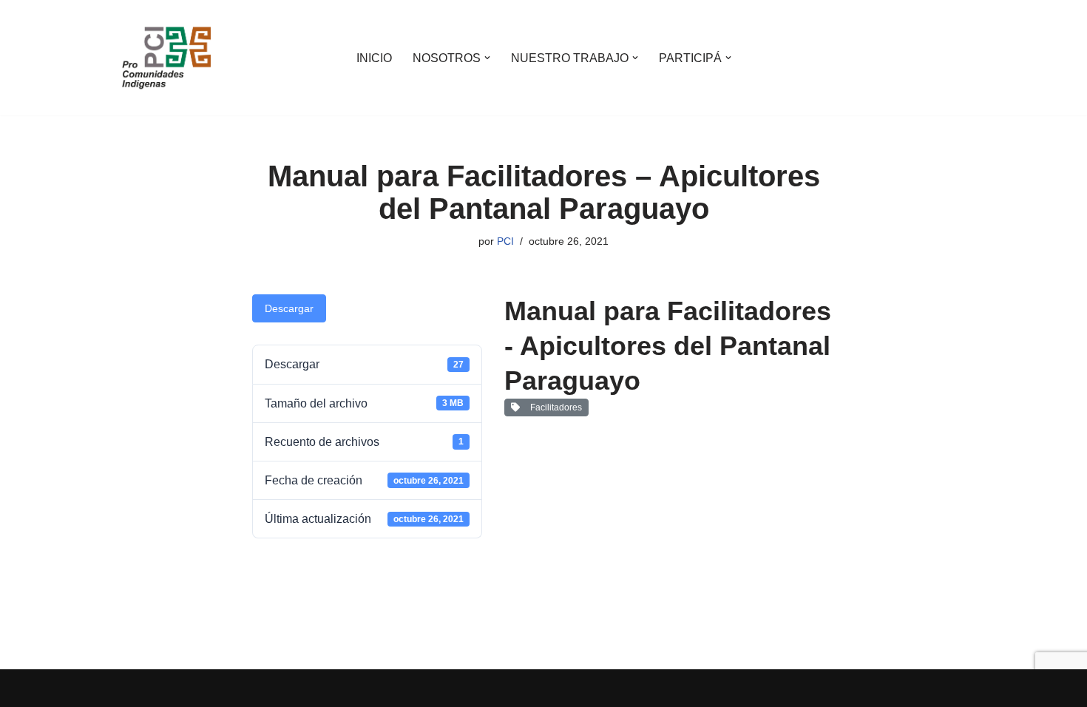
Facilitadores (554, 407)
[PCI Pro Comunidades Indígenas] (166, 57)
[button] (487, 58)
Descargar (289, 308)
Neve (136, 688)
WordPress (292, 688)
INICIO (374, 58)
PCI (505, 241)
